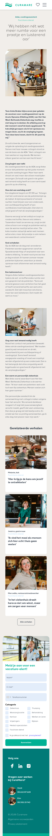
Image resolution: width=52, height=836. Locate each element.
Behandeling (37, 713)
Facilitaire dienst (17, 730)
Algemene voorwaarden (20, 819)
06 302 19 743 (23, 802)
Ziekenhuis (14, 708)
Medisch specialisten (18, 725)
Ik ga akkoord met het (25, 735)
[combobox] (8, 697)
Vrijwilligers (14, 721)
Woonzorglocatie (17, 713)
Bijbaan (35, 721)
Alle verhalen (26, 622)
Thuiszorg (36, 708)
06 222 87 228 (24, 792)
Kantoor (13, 717)
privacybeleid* (35, 735)
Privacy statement (17, 824)
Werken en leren (39, 717)
